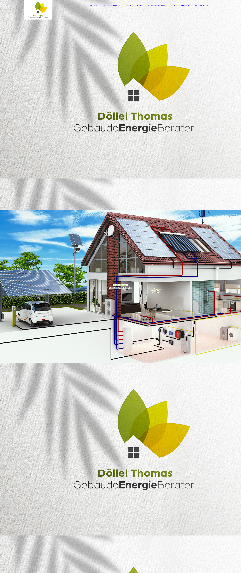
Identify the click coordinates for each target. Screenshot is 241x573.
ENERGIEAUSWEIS (157, 5)
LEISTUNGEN (180, 5)
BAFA (129, 5)
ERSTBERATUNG (111, 5)
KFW (139, 5)
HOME (93, 5)
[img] (48, 10)
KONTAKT (200, 5)
